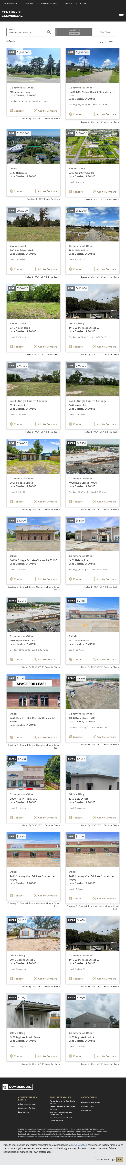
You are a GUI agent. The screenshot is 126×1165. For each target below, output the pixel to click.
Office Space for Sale (27, 1104)
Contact (18, 110)
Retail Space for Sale (26, 1108)
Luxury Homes (49, 4)
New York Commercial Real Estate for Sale (61, 1113)
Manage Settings (106, 1159)
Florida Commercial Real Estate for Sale (62, 1102)
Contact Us (86, 1110)
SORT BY (104, 42)
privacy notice (79, 1144)
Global (69, 4)
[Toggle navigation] (121, 14)
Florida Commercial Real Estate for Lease (62, 1107)
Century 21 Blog (87, 1106)
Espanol (29, 4)
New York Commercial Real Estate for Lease (61, 1119)
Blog (83, 4)
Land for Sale (23, 1112)
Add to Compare (47, 110)
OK (120, 1159)
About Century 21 (90, 1097)
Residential (10, 4)
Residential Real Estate (90, 1102)
